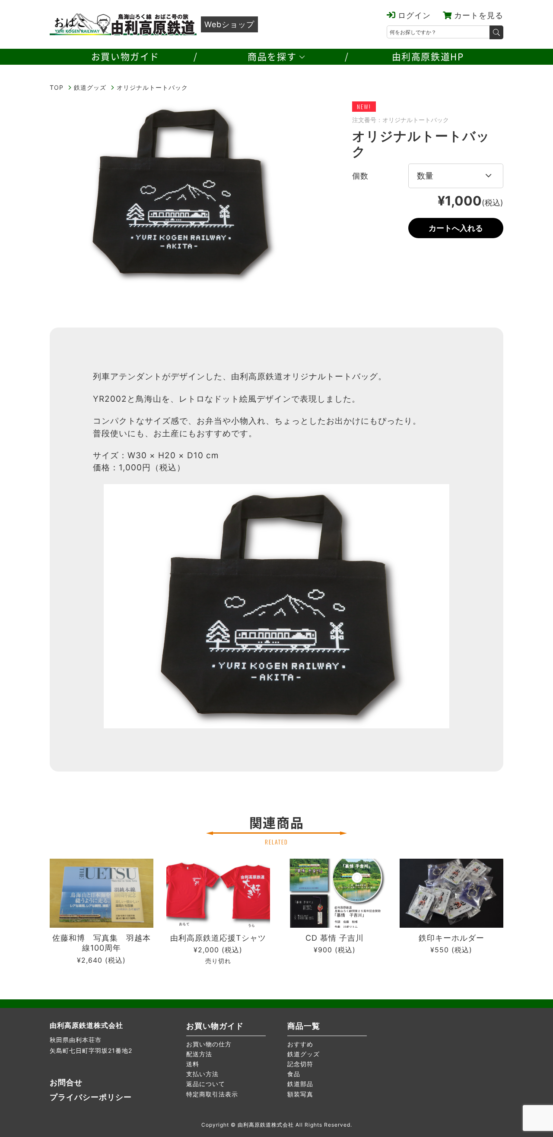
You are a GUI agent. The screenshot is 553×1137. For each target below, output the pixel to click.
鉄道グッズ (90, 87)
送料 (192, 1064)
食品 (293, 1073)
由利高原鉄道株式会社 (86, 1025)
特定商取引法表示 (212, 1094)
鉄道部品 (300, 1083)
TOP (57, 87)
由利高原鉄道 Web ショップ (123, 24)
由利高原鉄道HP (428, 56)
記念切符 (300, 1064)
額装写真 (300, 1094)
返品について (205, 1083)
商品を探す (272, 56)
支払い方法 (202, 1073)
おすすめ (300, 1044)
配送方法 (199, 1054)
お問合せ (66, 1082)
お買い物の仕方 (209, 1044)
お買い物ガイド (125, 56)
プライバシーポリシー (91, 1097)
